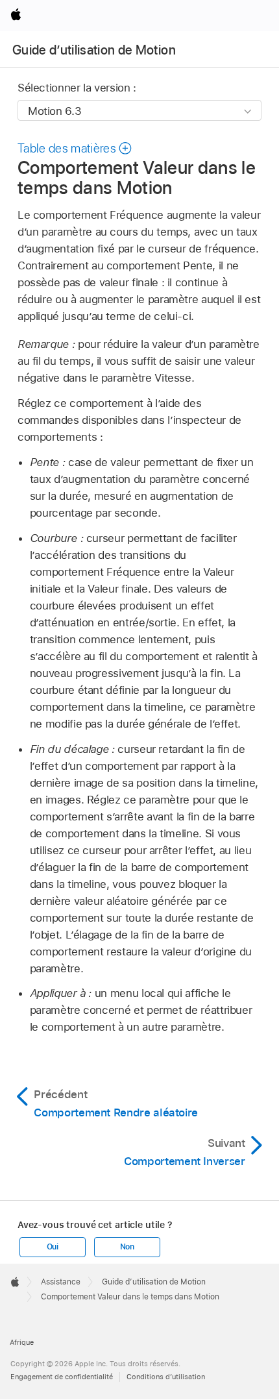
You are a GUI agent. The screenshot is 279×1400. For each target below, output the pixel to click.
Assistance (60, 1281)
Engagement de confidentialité (61, 1376)
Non (127, 1246)
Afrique (22, 1342)
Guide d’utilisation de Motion (94, 50)
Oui (52, 1246)
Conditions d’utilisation (166, 1376)
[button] (75, 148)
